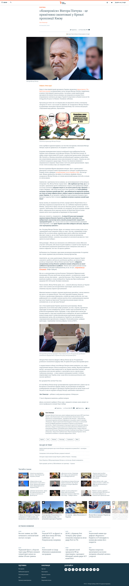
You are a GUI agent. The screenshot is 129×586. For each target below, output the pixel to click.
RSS (20, 577)
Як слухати (21, 569)
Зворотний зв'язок (46, 580)
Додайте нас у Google (120, 2)
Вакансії (44, 577)
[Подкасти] (107, 2)
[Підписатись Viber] (83, 569)
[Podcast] (94, 569)
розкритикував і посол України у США (67, 172)
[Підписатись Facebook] (65, 569)
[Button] (73, 30)
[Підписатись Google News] (69, 569)
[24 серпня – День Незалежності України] (76, 507)
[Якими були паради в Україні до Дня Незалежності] (99, 507)
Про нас (44, 569)
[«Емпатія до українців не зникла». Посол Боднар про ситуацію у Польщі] (24, 475)
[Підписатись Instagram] (80, 569)
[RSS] (90, 569)
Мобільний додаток (24, 571)
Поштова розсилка (23, 574)
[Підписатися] (97, 569)
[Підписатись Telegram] (87, 569)
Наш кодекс (45, 571)
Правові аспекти (46, 574)
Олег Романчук (43, 22)
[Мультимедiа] (112, 2)
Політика (42, 7)
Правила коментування (25, 580)
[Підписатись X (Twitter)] (73, 569)
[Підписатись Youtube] (76, 569)
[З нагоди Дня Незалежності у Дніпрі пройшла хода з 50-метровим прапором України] (53, 507)
